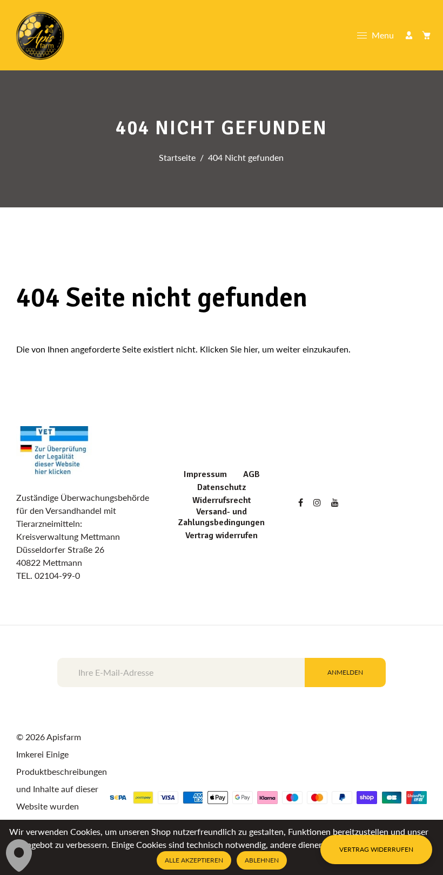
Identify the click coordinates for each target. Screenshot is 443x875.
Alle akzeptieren (194, 860)
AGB (251, 474)
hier (251, 349)
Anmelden (345, 672)
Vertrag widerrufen (221, 535)
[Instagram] (318, 502)
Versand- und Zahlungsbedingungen (221, 517)
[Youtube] (336, 502)
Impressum (205, 474)
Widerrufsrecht (221, 500)
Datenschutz (221, 487)
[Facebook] (301, 502)
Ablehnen (262, 860)
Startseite (177, 157)
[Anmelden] (409, 35)
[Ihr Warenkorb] (426, 35)
